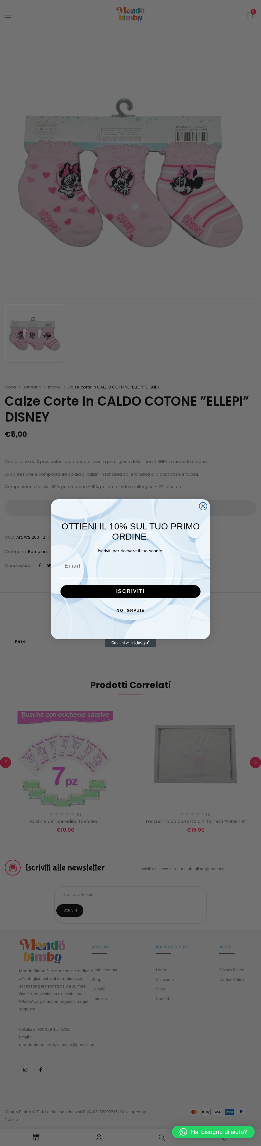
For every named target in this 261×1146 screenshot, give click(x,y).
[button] (213, 1132)
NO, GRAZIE (130, 610)
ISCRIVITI (130, 591)
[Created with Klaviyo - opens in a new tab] (130, 643)
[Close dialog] (203, 506)
